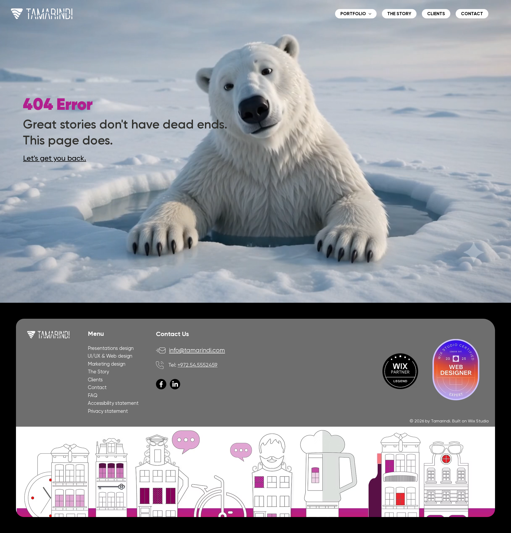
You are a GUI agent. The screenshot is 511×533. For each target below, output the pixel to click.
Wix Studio (478, 420)
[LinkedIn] (175, 384)
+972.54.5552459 (197, 365)
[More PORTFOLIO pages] (370, 14)
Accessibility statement (113, 403)
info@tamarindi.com (197, 350)
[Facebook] (161, 384)
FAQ (92, 395)
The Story (98, 371)
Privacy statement (108, 411)
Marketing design (106, 364)
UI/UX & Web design (110, 356)
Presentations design (111, 348)
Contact (97, 387)
